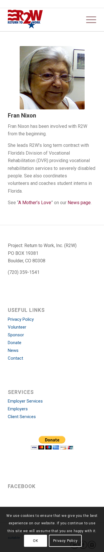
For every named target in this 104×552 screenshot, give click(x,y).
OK (35, 541)
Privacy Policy (21, 319)
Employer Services (25, 401)
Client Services (22, 416)
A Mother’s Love (34, 202)
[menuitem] (88, 19)
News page (79, 202)
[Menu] (88, 19)
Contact (15, 358)
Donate (14, 342)
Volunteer (17, 327)
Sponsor (16, 334)
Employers (18, 408)
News (13, 350)
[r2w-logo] (43, 19)
